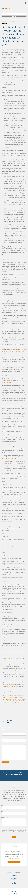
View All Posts (8, 8)
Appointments (14, 878)
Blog (14, 879)
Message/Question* (4, 817)
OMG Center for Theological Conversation (11, 3)
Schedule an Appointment (14, 861)
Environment (4, 21)
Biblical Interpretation (16, 20)
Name (3, 731)
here (13, 327)
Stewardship (16, 21)
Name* (2, 805)
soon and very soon (6, 382)
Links (14, 882)
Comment (3, 744)
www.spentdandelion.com (11, 686)
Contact (14, 883)
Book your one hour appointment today (14, 670)
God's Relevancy (10, 21)
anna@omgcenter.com (16, 673)
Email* (2, 811)
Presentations (14, 875)
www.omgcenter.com (12, 658)
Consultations (14, 876)
